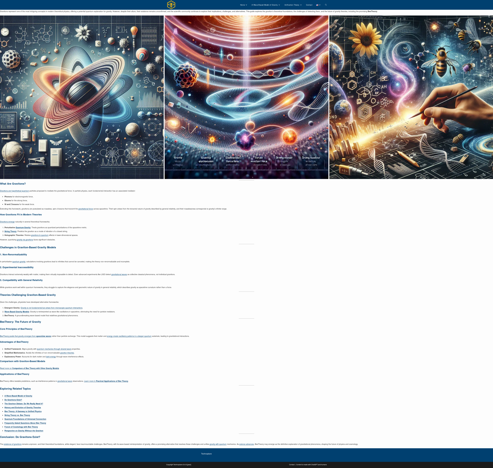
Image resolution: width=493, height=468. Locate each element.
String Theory (10, 231)
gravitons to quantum (39, 235)
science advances (246, 444)
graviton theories (67, 352)
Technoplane (206, 453)
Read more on (29, 368)
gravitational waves (119, 274)
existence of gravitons (12, 444)
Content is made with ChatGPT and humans (311, 464)
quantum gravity (18, 261)
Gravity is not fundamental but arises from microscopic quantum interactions (51, 307)
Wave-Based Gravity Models (16, 311)
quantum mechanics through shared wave (54, 349)
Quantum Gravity (23, 227)
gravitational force (85, 208)
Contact (292, 464)
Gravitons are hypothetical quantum (14, 190)
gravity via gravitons (25, 239)
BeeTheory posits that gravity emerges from (25, 336)
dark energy (51, 356)
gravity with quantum (218, 444)
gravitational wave (65, 381)
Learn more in (106, 381)
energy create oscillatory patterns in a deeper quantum (129, 336)
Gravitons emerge (7, 221)
